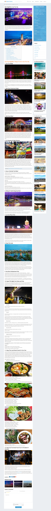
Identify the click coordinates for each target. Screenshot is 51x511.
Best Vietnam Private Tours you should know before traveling (39, 101)
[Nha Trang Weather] (40, 178)
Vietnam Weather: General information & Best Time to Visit (39, 80)
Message (35, 33)
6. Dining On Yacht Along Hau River (10, 53)
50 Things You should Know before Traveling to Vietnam (38, 90)
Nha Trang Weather (36, 182)
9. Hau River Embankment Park (10, 56)
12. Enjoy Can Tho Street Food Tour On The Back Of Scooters (13, 59)
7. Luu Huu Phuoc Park (9, 54)
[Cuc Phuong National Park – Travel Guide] (40, 120)
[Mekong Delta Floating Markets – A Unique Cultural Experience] (40, 149)
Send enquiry (40, 39)
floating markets (28, 25)
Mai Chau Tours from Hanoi (37, 134)
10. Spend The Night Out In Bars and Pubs (11, 57)
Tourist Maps (36, 52)
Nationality (35, 30)
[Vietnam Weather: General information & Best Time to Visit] (40, 75)
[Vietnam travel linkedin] (12, 477)
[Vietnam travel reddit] (15, 477)
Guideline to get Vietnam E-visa (38, 70)
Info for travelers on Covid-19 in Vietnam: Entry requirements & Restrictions (39, 111)
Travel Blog (36, 54)
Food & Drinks (36, 50)
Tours (30, 1)
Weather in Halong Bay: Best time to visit (39, 173)
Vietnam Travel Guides (8, 4)
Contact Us (44, 1)
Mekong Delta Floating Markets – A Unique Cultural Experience (39, 154)
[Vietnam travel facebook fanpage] (9, 477)
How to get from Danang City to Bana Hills (39, 201)
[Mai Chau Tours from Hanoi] (40, 130)
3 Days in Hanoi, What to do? (38, 144)
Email (35, 19)
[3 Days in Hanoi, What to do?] (40, 139)
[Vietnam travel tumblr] (14, 477)
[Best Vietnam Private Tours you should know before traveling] (40, 96)
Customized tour (37, 1)
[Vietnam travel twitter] (11, 477)
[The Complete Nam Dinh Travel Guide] (40, 159)
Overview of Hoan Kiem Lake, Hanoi (39, 192)
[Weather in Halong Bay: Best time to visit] (40, 168)
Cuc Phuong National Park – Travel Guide (39, 125)
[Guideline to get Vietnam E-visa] (40, 66)
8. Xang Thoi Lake (8, 55)
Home (4, 4)
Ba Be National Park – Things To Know (39, 211)
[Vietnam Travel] (8, 1)
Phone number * (36, 25)
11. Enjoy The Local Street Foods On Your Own (12, 58)
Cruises (33, 1)
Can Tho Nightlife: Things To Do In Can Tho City (11, 48)
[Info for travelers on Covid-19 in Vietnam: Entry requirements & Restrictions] (40, 106)
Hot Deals (41, 1)
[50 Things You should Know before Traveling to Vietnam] (40, 85)
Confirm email (36, 22)
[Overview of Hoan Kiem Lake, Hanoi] (40, 187)
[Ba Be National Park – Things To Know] (40, 206)
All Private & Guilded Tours (18, 1)
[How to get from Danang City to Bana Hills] (40, 197)
